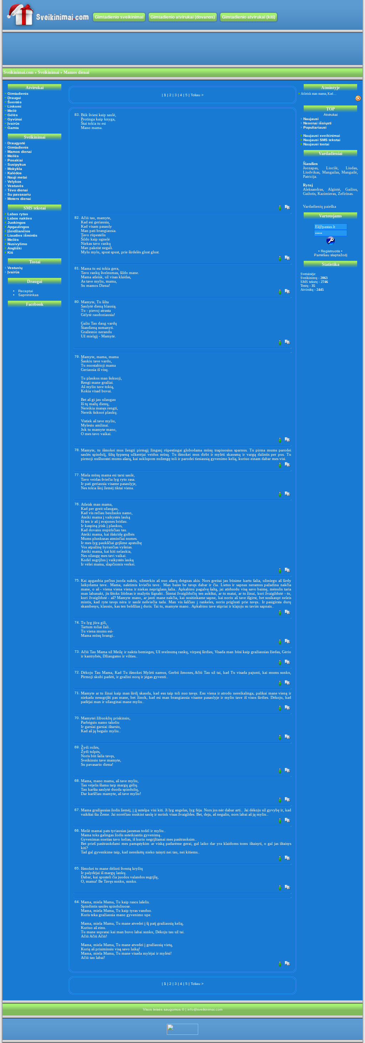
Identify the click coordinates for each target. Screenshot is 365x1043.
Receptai (25, 291)
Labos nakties (19, 218)
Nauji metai (17, 177)
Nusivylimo (17, 244)
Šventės (14, 102)
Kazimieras (327, 193)
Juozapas (310, 168)
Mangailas (330, 172)
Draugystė (16, 143)
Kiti (10, 252)
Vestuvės (15, 186)
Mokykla (14, 169)
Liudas (351, 168)
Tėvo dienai (17, 190)
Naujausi (311, 119)
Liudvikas (311, 172)
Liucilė (332, 168)
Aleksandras (313, 189)
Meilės (13, 156)
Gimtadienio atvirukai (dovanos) (182, 17)
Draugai (14, 98)
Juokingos (16, 222)
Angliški (14, 248)
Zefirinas (345, 193)
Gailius (351, 189)
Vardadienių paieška (319, 206)
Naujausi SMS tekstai (321, 140)
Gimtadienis (18, 93)
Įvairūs (13, 123)
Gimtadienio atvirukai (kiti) (248, 17)
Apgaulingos (18, 227)
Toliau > (197, 95)
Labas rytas (17, 214)
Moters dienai (19, 199)
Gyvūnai (14, 119)
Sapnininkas (28, 295)
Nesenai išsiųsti (317, 123)
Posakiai (15, 160)
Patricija (309, 176)
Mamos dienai (19, 152)
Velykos (14, 182)
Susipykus (16, 164)
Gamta (13, 128)
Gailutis (309, 193)
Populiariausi (315, 127)
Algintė (334, 189)
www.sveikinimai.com (47, 15)
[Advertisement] (132, 49)
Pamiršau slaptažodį (330, 255)
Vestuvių (14, 268)
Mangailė (349, 172)
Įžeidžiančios (18, 231)
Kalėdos (14, 173)
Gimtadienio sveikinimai (119, 17)
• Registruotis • (330, 251)
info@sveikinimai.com (204, 1009)
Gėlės (12, 115)
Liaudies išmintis (22, 235)
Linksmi (14, 106)
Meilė (12, 111)
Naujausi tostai (316, 144)
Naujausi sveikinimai (321, 136)
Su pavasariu (19, 194)
